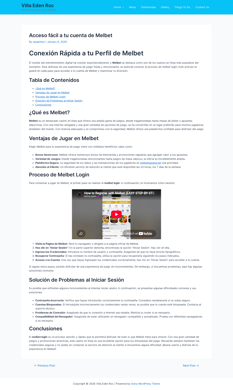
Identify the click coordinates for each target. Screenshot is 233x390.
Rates (132, 7)
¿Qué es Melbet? (45, 88)
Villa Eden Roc (37, 5)
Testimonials (148, 7)
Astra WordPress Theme (145, 383)
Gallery (165, 7)
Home (117, 7)
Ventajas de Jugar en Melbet (52, 92)
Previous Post (44, 365)
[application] (122, 7)
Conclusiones (43, 104)
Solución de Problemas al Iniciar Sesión (58, 100)
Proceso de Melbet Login (50, 96)
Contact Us (202, 7)
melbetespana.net (150, 162)
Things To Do (182, 7)
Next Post (191, 365)
